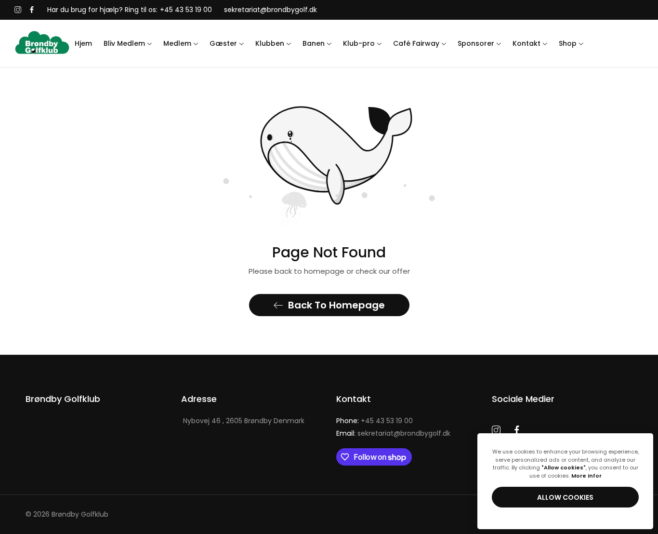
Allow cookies (565, 497)
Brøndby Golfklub (80, 514)
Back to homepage (336, 305)
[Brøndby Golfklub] (42, 43)
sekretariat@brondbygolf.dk (393, 433)
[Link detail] (17, 9)
